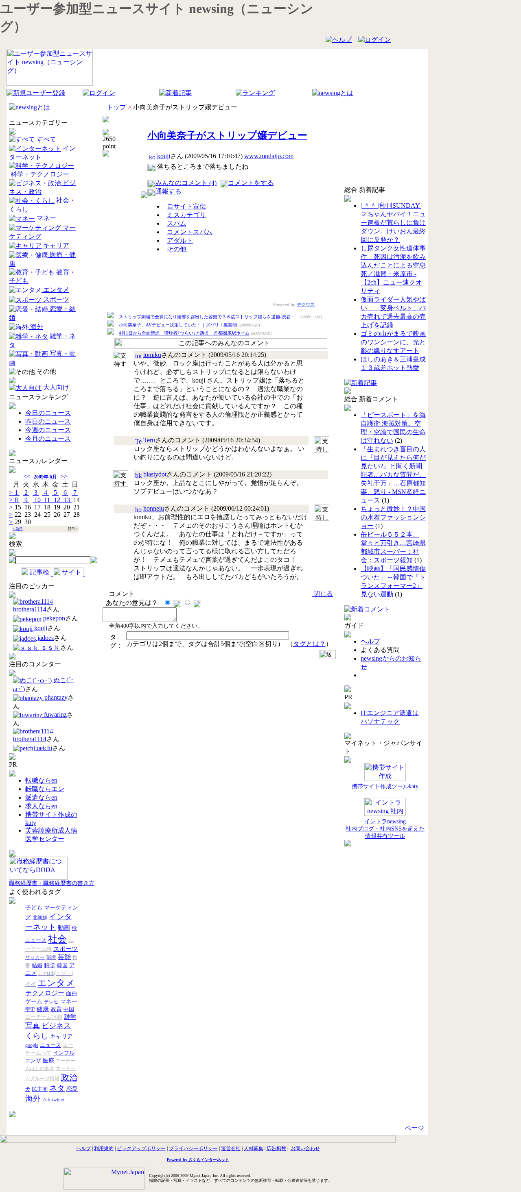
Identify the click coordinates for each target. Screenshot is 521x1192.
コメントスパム (189, 231)
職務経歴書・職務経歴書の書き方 (51, 883)
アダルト (180, 240)
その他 (45, 371)
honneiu (153, 508)
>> (64, 476)
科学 (49, 965)
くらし (36, 1035)
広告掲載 (276, 1148)
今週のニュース (48, 429)
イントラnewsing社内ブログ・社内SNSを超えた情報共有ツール (385, 828)
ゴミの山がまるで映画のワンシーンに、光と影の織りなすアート (393, 342)
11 (47, 499)
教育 (56, 1009)
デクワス (306, 304)
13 (67, 499)
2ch (46, 1099)
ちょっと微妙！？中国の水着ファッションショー (393, 517)
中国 (68, 1009)
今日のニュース (48, 412)
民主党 (40, 1089)
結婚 (37, 965)
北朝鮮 (40, 917)
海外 (35, 326)
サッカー (35, 957)
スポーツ (55, 299)
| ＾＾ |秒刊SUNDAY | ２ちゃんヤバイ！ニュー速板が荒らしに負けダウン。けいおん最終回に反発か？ (393, 222)
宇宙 (30, 1009)
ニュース (50, 1045)
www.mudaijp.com (268, 155)
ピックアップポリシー (141, 1148)
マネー (45, 218)
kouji (163, 155)
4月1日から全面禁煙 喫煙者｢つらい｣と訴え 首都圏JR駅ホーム (184, 333)
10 (37, 499)
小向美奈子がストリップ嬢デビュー (227, 135)
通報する (168, 191)
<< (27, 476)
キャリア (55, 245)
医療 (48, 1060)
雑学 (70, 1017)
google (31, 1045)
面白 (71, 993)
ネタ (57, 1088)
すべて (45, 139)
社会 (57, 939)
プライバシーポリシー (193, 1148)
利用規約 (104, 1148)
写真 (32, 1026)
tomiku (152, 354)
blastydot (154, 474)
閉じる (322, 593)
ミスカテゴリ (186, 214)
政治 (69, 1077)
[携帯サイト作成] (385, 772)
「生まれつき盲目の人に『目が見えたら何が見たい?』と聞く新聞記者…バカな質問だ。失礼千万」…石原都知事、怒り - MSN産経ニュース (393, 475)
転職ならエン (44, 788)
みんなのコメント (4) (186, 182)
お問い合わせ (305, 1148)
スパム (176, 223)
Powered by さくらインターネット (198, 1159)
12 (57, 499)
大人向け (55, 387)
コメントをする (251, 182)
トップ (116, 107)
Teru (149, 440)
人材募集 (253, 1148)
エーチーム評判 (43, 1017)
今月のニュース (48, 438)
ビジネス (56, 1026)
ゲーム (33, 1001)
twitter (58, 1100)
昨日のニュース (48, 421)
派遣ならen (41, 797)
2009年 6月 (45, 477)
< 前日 (18, 529)
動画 (64, 927)
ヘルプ (370, 641)
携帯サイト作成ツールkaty (385, 786)
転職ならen (41, 780)
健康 (43, 1009)
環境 (51, 957)
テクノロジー (44, 993)
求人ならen (41, 806)
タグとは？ (309, 643)
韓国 (62, 965)
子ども (33, 908)
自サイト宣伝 (186, 206)
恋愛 (72, 1089)
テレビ (51, 1002)
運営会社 (231, 1148)
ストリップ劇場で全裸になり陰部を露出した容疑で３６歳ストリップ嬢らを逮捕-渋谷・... (209, 316)
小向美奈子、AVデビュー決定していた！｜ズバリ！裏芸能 (178, 324)
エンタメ (55, 289)
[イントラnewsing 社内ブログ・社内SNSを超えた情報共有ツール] (385, 807)
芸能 (64, 956)
